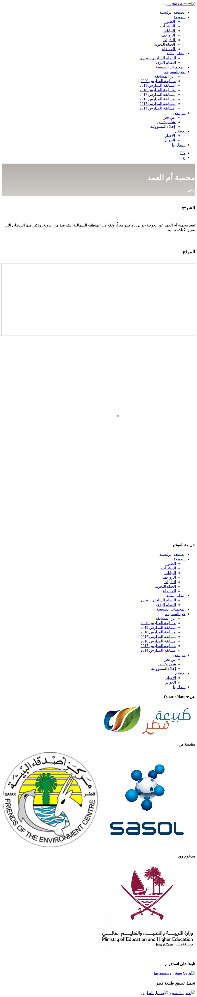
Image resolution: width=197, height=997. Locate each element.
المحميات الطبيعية (170, 67)
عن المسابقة (174, 72)
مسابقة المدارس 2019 (158, 85)
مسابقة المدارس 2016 (158, 99)
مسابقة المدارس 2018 (158, 90)
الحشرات (168, 26)
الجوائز (170, 140)
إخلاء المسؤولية (163, 126)
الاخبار (170, 136)
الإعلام (180, 131)
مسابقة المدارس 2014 (158, 108)
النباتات (169, 31)
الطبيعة (179, 17)
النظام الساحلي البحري (157, 58)
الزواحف (168, 35)
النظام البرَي (166, 63)
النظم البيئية (175, 53)
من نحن (179, 113)
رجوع (190, 190)
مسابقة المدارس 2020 (158, 81)
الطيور (170, 21)
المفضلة (169, 49)
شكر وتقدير (166, 122)
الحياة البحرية (165, 44)
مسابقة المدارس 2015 (158, 104)
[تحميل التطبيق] (182, 993)
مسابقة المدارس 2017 (158, 94)
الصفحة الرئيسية (172, 12)
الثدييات (169, 40)
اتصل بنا (178, 145)
